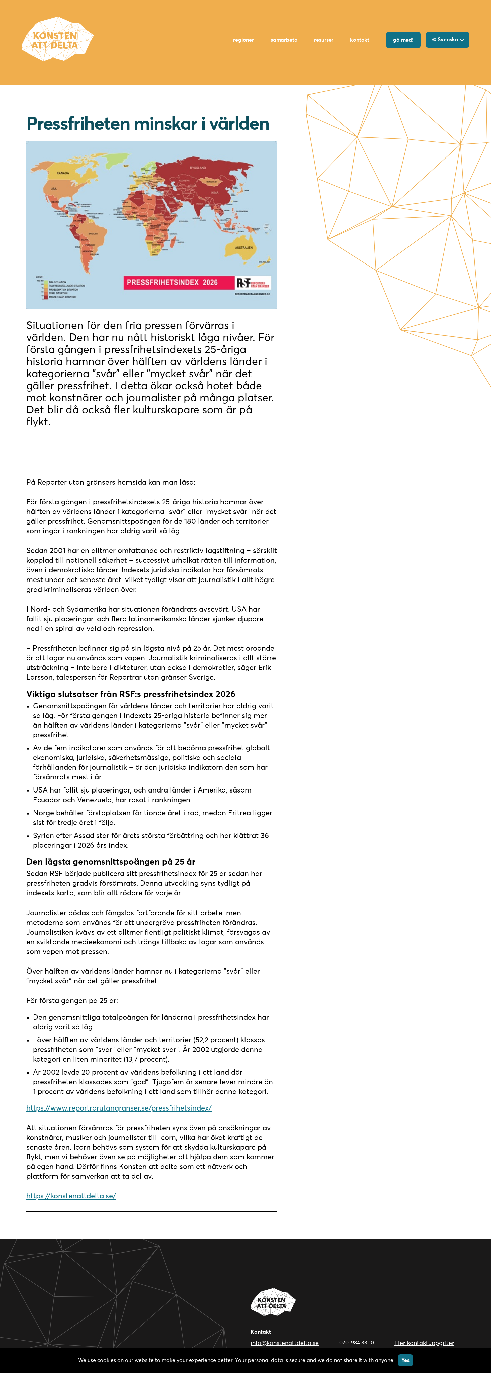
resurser (323, 40)
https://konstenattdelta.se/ (71, 1196)
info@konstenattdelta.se (285, 1343)
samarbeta (284, 40)
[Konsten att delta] (274, 1308)
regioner (243, 40)
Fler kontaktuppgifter (424, 1343)
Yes (405, 1360)
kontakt (359, 40)
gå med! (403, 40)
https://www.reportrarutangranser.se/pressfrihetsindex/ (119, 1108)
